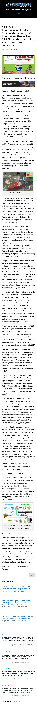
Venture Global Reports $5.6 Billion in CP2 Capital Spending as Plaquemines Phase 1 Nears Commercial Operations (17, 603)
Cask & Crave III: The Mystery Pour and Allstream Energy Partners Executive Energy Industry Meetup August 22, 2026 (18, 639)
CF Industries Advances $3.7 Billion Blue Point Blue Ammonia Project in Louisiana (17, 588)
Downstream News (20, 591)
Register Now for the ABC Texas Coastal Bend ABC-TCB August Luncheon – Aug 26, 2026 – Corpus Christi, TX (18, 673)
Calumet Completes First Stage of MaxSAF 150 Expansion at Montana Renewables (18, 617)
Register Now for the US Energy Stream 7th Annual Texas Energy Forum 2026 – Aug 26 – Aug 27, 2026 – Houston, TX (18, 656)
